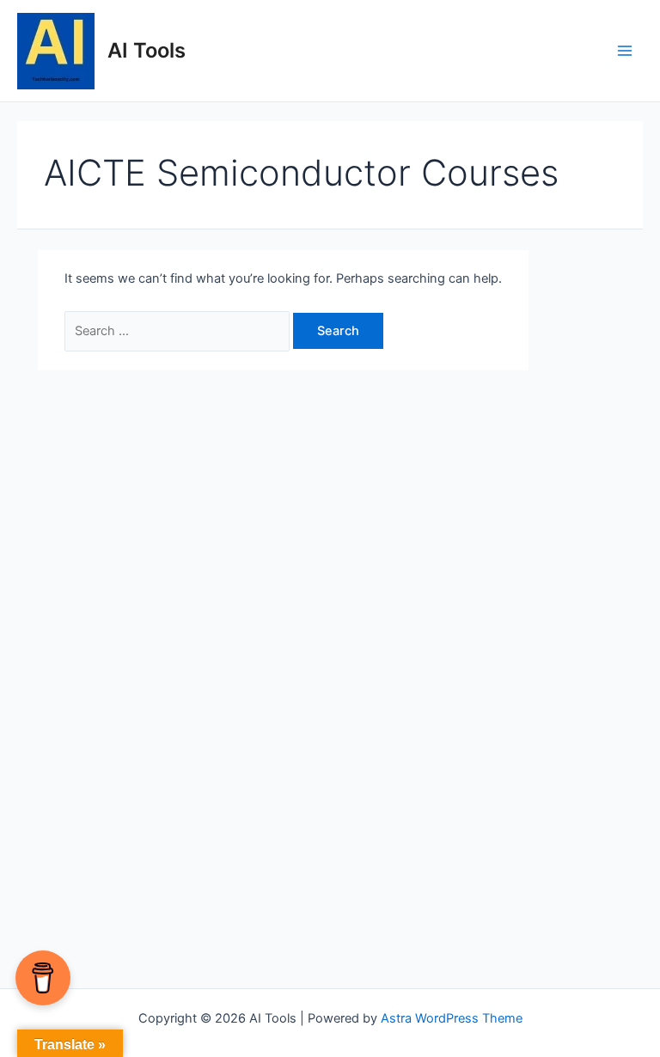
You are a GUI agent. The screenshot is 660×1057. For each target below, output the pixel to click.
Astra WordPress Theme (451, 1018)
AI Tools (146, 50)
